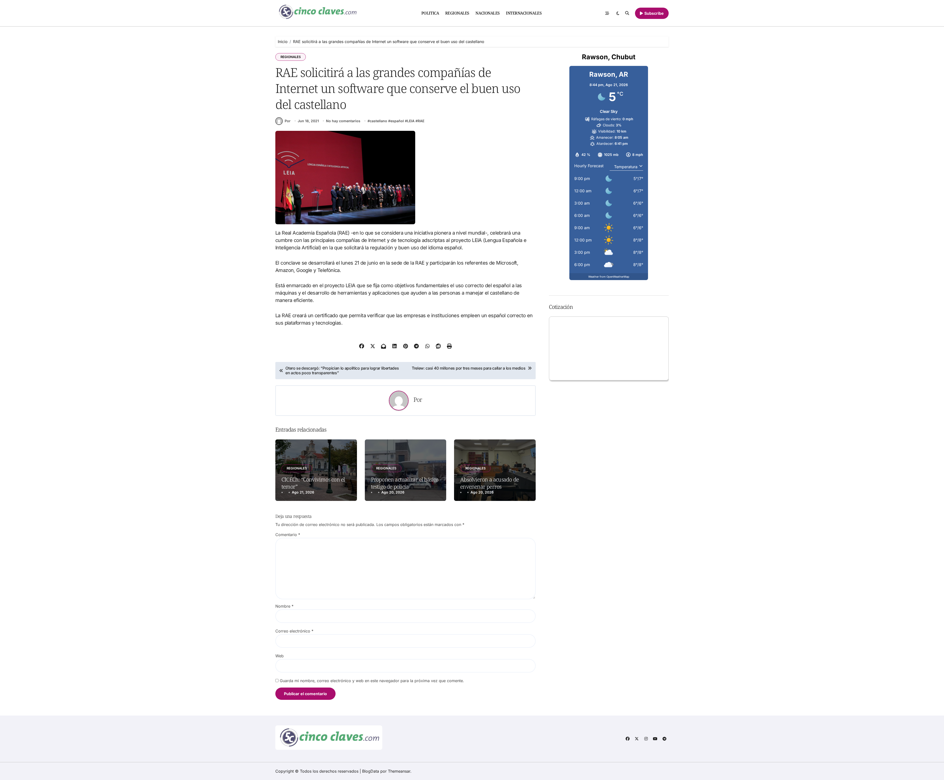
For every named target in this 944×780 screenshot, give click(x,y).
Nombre (284, 606)
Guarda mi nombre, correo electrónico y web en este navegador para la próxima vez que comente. (372, 680)
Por (288, 121)
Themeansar (399, 771)
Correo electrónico (294, 631)
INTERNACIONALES (524, 13)
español (397, 121)
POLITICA (430, 13)
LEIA (410, 121)
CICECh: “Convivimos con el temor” (313, 483)
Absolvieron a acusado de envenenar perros (489, 483)
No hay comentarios (343, 121)
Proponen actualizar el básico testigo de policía (405, 483)
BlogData (370, 771)
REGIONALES (457, 13)
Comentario (287, 534)
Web (279, 655)
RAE (421, 121)
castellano (378, 121)
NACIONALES (487, 13)
